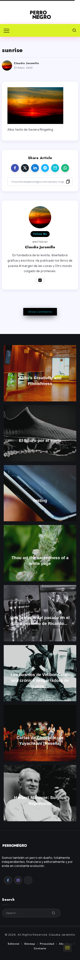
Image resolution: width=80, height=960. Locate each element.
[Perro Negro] (40, 14)
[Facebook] (8, 880)
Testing (40, 500)
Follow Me (40, 234)
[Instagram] (18, 880)
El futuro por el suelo (40, 440)
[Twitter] (28, 880)
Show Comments (40, 311)
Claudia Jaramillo (26, 63)
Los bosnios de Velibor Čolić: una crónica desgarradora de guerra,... (40, 680)
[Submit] (53, 913)
